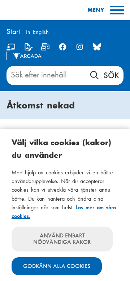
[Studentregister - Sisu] (28, 48)
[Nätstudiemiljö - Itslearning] (11, 48)
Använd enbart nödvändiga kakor (62, 239)
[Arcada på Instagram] (79, 47)
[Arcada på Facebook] (62, 47)
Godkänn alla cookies (56, 266)
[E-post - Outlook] (45, 48)
